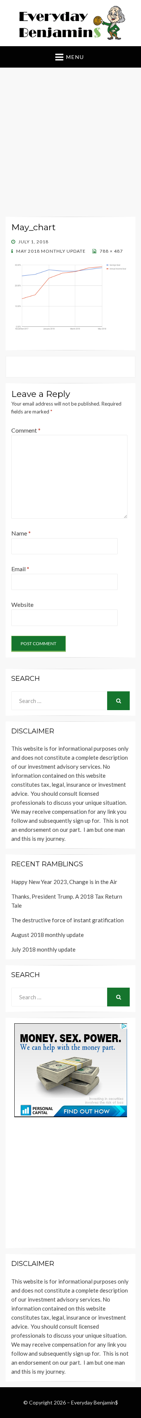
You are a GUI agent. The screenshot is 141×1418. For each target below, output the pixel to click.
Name (21, 533)
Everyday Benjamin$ (94, 1402)
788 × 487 (111, 251)
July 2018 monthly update (43, 949)
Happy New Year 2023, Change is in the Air (64, 881)
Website (22, 604)
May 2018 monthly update (50, 251)
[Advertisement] (70, 143)
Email (20, 568)
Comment (26, 430)
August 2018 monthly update (47, 934)
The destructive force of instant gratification (67, 920)
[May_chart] (70, 295)
